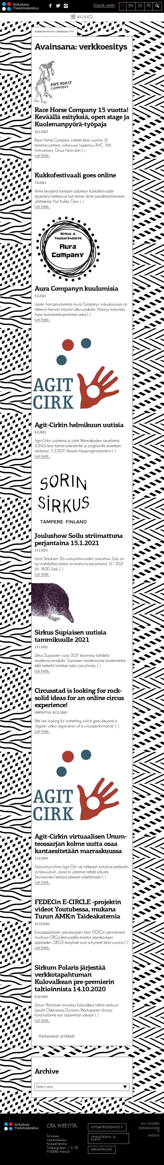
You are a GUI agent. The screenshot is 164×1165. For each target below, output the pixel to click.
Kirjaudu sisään (104, 5)
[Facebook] (50, 6)
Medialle (154, 1135)
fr (149, 6)
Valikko (84, 17)
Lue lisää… (42, 155)
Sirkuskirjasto (101, 1149)
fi (123, 6)
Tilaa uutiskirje (150, 1123)
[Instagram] (66, 6)
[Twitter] (58, 6)
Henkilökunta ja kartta (103, 1139)
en (131, 6)
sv (140, 6)
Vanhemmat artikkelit (56, 1036)
